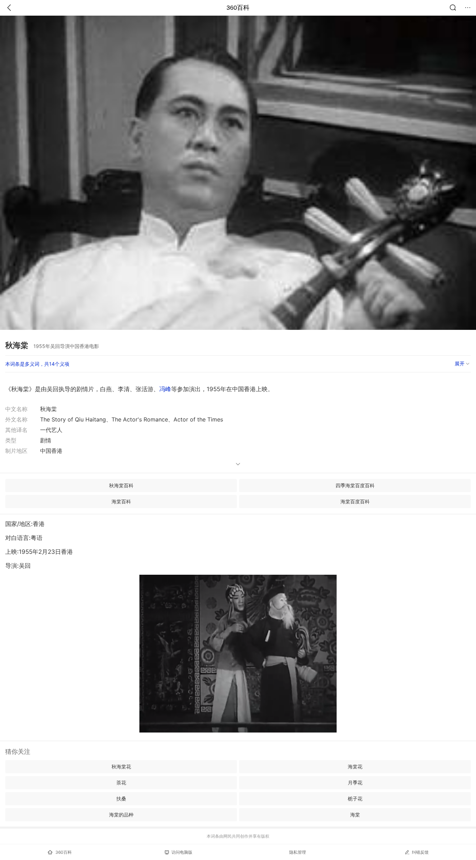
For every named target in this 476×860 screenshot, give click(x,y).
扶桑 (121, 798)
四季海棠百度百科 (355, 485)
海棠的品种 (121, 815)
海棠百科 (121, 501)
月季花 (355, 782)
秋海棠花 (121, 766)
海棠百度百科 (355, 501)
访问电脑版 (181, 852)
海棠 (355, 815)
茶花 (121, 782)
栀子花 (355, 798)
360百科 (238, 7)
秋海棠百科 (121, 485)
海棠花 (355, 766)
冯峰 (165, 389)
